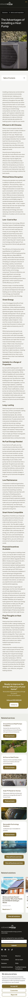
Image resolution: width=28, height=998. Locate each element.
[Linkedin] (2, 950)
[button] (24, 78)
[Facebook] (6, 950)
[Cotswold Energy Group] (8, 927)
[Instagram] (9, 950)
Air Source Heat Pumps (11, 757)
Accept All (14, 986)
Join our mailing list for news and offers (12, 938)
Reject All (14, 995)
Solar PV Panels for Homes (12, 791)
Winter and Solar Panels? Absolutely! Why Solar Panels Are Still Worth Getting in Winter (12, 899)
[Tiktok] (12, 950)
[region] (14, 984)
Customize (14, 990)
